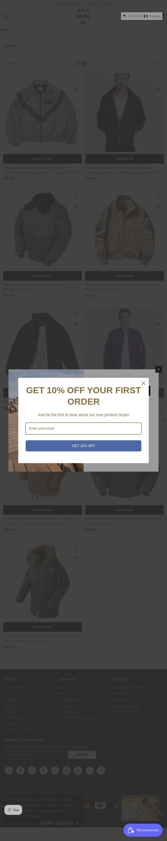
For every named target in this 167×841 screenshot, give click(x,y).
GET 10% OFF (83, 446)
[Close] (143, 383)
